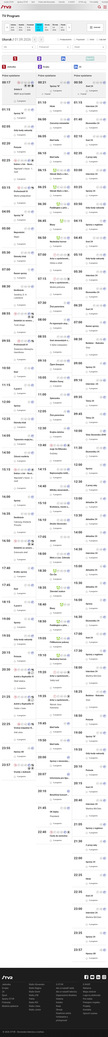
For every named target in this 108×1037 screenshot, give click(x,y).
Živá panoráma (57, 306)
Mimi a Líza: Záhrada (60, 557)
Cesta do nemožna (58, 836)
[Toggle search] (99, 7)
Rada (58, 1006)
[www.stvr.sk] (7, 977)
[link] (46, 94)
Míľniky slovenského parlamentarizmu (60, 490)
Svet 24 (89, 86)
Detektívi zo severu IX (24, 320)
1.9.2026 (39, 27)
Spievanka (55, 398)
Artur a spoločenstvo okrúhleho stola (60, 258)
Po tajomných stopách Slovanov (60, 323)
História (59, 999)
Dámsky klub (20, 256)
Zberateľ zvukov (57, 591)
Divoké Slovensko (58, 524)
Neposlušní (19, 232)
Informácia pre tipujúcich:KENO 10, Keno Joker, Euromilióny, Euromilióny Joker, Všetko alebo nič (60, 778)
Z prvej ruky (91, 157)
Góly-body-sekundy (23, 130)
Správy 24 (90, 191)
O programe (20, 101)
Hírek (52, 106)
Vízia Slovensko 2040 (96, 435)
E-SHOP (71, 2)
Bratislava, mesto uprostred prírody (60, 507)
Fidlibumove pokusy (59, 642)
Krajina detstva (57, 432)
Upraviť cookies (90, 1013)
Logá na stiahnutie (91, 995)
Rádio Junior (35, 1009)
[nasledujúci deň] (41, 39)
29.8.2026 (13, 27)
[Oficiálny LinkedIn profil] (98, 977)
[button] (15, 58)
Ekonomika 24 (92, 123)
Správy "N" (19, 113)
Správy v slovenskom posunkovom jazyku (60, 761)
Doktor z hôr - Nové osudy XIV (24, 164)
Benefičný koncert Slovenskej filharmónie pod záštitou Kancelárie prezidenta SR (60, 795)
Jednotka (6, 984)
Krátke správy (20, 572)
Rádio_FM (33, 995)
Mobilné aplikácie (10, 1006)
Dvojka (5, 988)
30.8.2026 (21, 27)
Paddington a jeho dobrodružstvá (60, 208)
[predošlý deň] (34, 39)
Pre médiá (94, 2)
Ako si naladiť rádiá (65, 988)
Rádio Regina (35, 988)
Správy (17, 406)
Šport (4, 995)
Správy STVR (22, 2)
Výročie (62, 2)
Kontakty (87, 1009)
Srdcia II (18, 89)
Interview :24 (92, 384)
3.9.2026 (55, 27)
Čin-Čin (53, 574)
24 (3, 991)
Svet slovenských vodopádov (60, 340)
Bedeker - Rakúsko (95, 343)
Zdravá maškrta (21, 456)
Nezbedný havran (58, 241)
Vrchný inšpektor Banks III (24, 728)
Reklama (87, 988)
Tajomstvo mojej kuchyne (24, 439)
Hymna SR (19, 752)
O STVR (59, 984)
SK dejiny (54, 812)
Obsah (77, 47)
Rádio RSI (33, 1002)
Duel (16, 372)
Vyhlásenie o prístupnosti (62, 1019)
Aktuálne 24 (91, 502)
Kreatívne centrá (63, 1013)
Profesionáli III (21, 191)
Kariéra (59, 1002)
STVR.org (82, 2)
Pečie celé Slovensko (46, 2)
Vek (5, 47)
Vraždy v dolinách (22, 772)
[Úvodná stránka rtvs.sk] (6, 7)
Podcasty (6, 1002)
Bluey (52, 224)
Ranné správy (20, 273)
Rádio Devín (34, 991)
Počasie (17, 147)
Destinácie (19, 290)
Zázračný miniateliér (59, 123)
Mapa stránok (89, 991)
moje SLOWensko (58, 449)
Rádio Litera (34, 1006)
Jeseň (53, 540)
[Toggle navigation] (105, 7)
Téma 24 (90, 401)
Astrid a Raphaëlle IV (24, 676)
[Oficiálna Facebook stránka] (86, 977)
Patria (32, 999)
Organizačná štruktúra (66, 995)
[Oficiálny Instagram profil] (104, 977)
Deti (33, 2)
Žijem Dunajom (57, 364)
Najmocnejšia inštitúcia (60, 473)
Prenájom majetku (91, 1002)
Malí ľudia (54, 140)
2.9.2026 (47, 27)
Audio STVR (9, 2)
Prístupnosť (44, 47)
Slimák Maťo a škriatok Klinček (60, 174)
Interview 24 (91, 106)
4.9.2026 (63, 27)
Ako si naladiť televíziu (66, 991)
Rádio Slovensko (37, 984)
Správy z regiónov (94, 224)
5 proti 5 (18, 389)
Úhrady (59, 1009)
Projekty (86, 1006)
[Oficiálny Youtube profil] (92, 977)
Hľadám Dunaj (56, 381)
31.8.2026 (30, 27)
